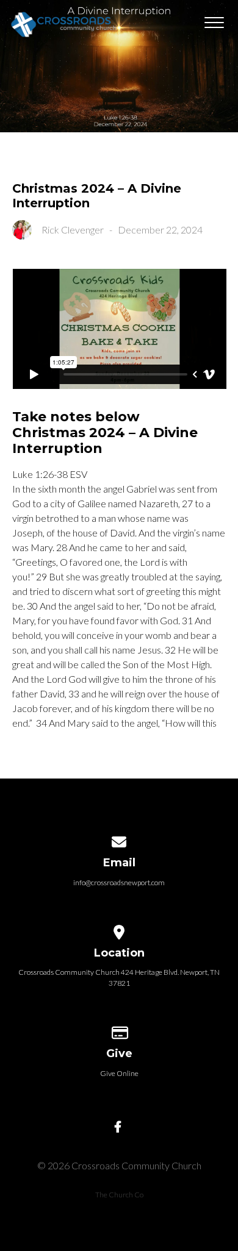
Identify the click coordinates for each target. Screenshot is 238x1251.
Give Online (119, 1073)
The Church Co (119, 1194)
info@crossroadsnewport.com (119, 882)
